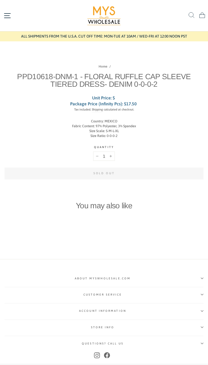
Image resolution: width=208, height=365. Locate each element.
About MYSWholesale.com (103, 278)
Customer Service (102, 294)
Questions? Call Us (102, 343)
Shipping (97, 109)
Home (103, 66)
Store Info (103, 327)
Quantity (104, 147)
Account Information (102, 310)
